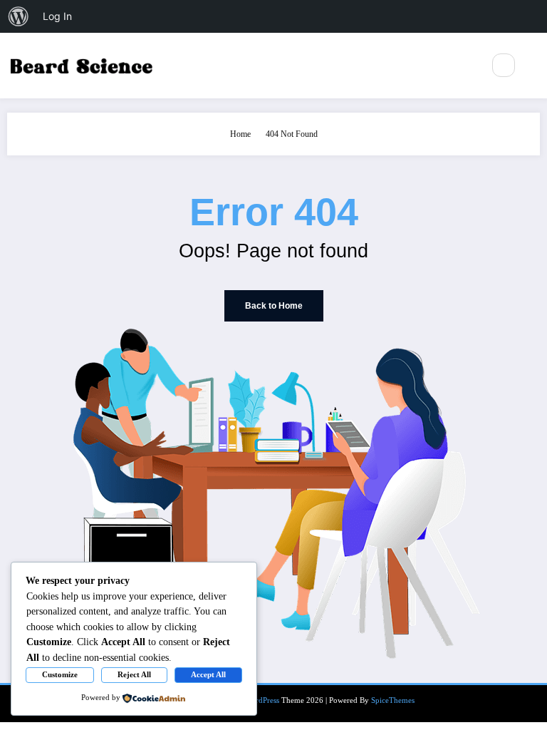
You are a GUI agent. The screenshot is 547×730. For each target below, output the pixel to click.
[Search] (503, 64)
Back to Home (274, 306)
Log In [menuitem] (57, 16)
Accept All (208, 674)
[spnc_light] (534, 65)
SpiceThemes (393, 700)
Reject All (134, 674)
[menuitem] (18, 16)
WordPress (262, 700)
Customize (60, 674)
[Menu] (464, 65)
